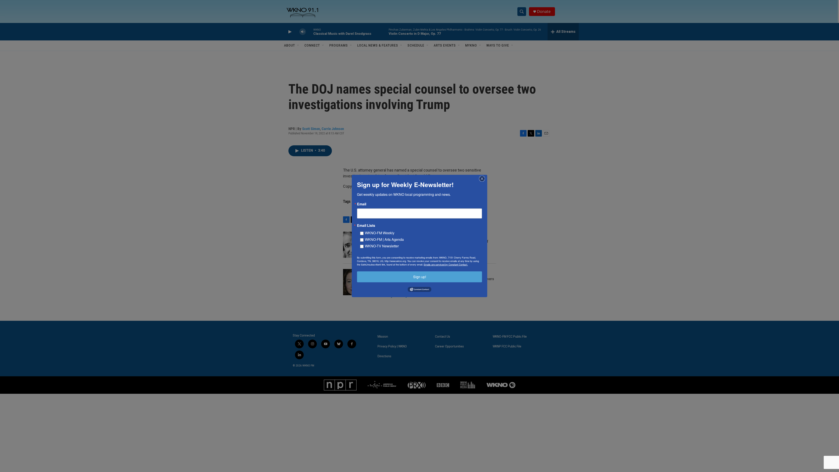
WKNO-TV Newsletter (382, 245)
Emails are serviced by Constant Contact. (446, 264)
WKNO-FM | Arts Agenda (384, 239)
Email (361, 204)
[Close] (483, 178)
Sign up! (419, 276)
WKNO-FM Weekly (379, 232)
